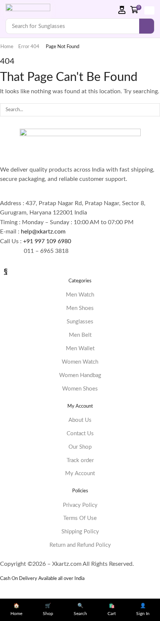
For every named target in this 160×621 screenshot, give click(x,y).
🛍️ (112, 609)
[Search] (146, 26)
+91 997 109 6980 (48, 241)
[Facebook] (6, 270)
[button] (122, 10)
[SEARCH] (153, 109)
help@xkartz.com (43, 232)
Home (6, 46)
